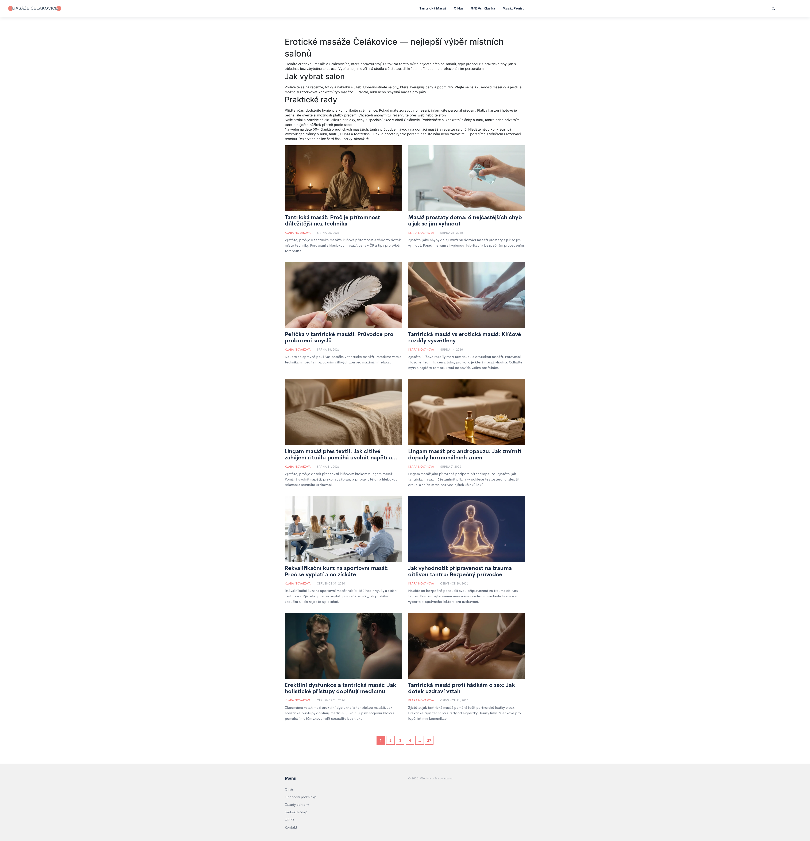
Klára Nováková (297, 232)
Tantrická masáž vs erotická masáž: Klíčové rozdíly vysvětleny (464, 337)
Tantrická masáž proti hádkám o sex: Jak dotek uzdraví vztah (461, 688)
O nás (458, 8)
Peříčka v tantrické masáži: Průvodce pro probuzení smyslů (339, 337)
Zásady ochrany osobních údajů (297, 808)
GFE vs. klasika (483, 8)
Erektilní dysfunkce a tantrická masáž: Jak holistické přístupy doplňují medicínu (340, 688)
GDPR (289, 820)
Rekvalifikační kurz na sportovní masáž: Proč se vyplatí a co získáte (337, 571)
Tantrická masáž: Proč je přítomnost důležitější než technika (332, 220)
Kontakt (291, 827)
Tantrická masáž (432, 8)
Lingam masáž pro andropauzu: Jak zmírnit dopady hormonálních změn (464, 454)
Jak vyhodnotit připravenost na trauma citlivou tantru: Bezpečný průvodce (460, 571)
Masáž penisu (513, 8)
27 (429, 740)
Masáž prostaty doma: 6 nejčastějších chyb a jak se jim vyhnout (465, 220)
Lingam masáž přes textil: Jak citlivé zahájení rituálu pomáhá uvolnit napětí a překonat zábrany (338, 454)
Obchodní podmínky (300, 797)
